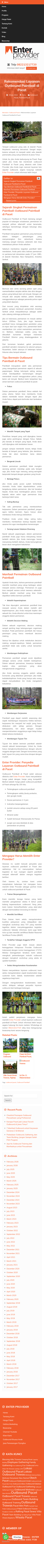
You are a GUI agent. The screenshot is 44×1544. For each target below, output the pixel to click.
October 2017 (12, 1383)
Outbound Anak (24, 1481)
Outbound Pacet (14, 112)
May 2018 (11, 1356)
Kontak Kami (31, 68)
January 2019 (12, 1330)
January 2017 (12, 1387)
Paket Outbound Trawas (27, 1509)
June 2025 (11, 1173)
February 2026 (12, 1162)
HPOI (36, 1465)
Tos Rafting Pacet (26, 1515)
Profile (4, 11)
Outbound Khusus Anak (13, 1439)
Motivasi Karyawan (10, 1478)
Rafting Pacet (22, 1511)
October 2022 (12, 1230)
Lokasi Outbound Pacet (17, 1469)
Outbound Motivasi (24, 1489)
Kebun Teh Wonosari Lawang (10, 1469)
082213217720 (27, 64)
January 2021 (12, 1265)
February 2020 (12, 1299)
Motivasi (28, 1475)
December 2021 (13, 1249)
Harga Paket (6, 19)
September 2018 (13, 1341)
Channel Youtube (10, 1432)
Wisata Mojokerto (8, 1518)
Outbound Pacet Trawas (16, 1496)
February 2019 (12, 1326)
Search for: (8, 1096)
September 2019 (13, 1303)
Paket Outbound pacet (9, 1509)
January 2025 (12, 1188)
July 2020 (10, 1280)
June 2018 (11, 1353)
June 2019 (11, 1314)
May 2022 (11, 1246)
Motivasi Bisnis (36, 1475)
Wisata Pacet (23, 1517)
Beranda (5, 112)
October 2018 (12, 1337)
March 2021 (11, 1261)
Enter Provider (8, 172)
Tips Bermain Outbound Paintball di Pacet (20, 187)
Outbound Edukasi (33, 1484)
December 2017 (13, 1376)
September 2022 (13, 1234)
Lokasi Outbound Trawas (17, 1473)
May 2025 (11, 1177)
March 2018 (11, 1364)
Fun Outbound (28, 1465)
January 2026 (12, 1165)
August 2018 (12, 1345)
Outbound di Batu (19, 1484)
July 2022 (10, 1238)
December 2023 (13, 1200)
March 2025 (11, 1181)
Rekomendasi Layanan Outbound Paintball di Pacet (22, 85)
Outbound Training (11, 1502)
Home (4, 6)
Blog (3, 36)
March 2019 (11, 1322)
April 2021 (11, 1257)
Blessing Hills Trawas (11, 1459)
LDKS (21, 1469)
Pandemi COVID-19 (8, 1512)
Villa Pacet (36, 1515)
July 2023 (10, 1211)
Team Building (15, 1515)
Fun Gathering (17, 1465)
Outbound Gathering (25, 1486)
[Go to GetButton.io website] (5, 1541)
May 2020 (11, 1288)
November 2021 (13, 1253)
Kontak (4, 28)
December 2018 (13, 1333)
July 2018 (10, 1349)
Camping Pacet (27, 1459)
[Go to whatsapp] (6, 1537)
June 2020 (11, 1284)
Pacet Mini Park (21, 1505)
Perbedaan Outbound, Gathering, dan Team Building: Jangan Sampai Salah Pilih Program (22, 1137)
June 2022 (11, 1242)
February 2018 (12, 1368)
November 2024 (13, 1196)
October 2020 (12, 1272)
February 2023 (12, 1223)
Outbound (13, 1481)
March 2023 (11, 1219)
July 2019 (10, 1311)
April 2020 (11, 1291)
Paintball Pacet (24, 98)
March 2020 (11, 1295)
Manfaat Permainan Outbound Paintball (19, 189)
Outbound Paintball (23, 1082)
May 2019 (11, 1318)
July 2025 (10, 1169)
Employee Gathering (18, 1462)
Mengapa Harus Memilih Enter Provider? (19, 198)
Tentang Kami (7, 24)
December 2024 (13, 1192)
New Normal (24, 1478)
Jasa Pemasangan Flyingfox (14, 1443)
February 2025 (12, 1185)
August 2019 (12, 1307)
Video (4, 32)
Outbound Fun (9, 1486)
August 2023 (12, 1207)
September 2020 (13, 1276)
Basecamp (6, 41)
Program (5, 15)
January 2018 (12, 1372)
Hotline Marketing (10, 1424)
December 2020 (13, 1269)
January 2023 (12, 1226)
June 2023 (11, 1215)
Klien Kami (7, 1435)
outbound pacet (11, 1082)
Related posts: (11, 200)
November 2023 (13, 1204)
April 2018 (11, 1360)
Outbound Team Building (25, 1499)
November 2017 (13, 1379)
